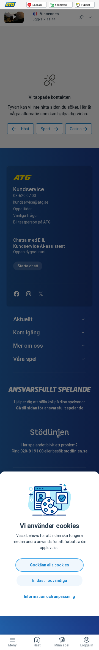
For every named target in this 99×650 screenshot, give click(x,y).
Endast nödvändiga (49, 580)
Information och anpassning (49, 596)
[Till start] (10, 4)
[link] (37, 642)
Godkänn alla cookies (49, 565)
